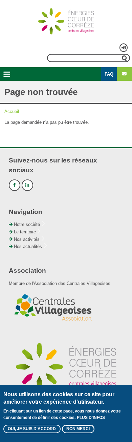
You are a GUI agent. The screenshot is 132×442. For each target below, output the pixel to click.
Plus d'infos (91, 418)
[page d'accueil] (66, 21)
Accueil (11, 111)
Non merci (78, 429)
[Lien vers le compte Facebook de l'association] (14, 185)
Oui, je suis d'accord (32, 429)
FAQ (109, 74)
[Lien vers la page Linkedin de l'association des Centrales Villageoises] (27, 185)
